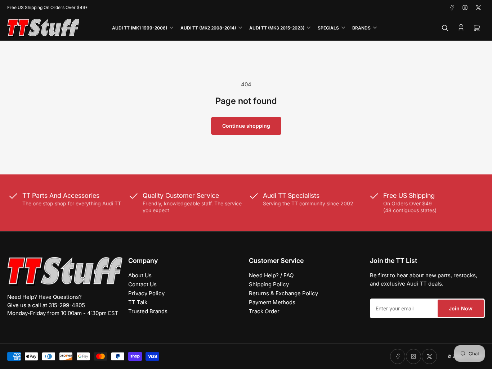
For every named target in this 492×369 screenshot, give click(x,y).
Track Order (264, 311)
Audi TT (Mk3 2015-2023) (276, 28)
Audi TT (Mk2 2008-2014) (208, 28)
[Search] (445, 28)
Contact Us (142, 284)
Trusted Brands (147, 311)
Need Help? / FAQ (271, 275)
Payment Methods (272, 302)
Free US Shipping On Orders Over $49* (47, 7)
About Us (140, 275)
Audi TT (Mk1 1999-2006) (139, 28)
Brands (361, 28)
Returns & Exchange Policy (283, 293)
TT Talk (137, 302)
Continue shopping (246, 126)
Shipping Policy (269, 284)
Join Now (461, 308)
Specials (328, 28)
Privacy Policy (146, 293)
